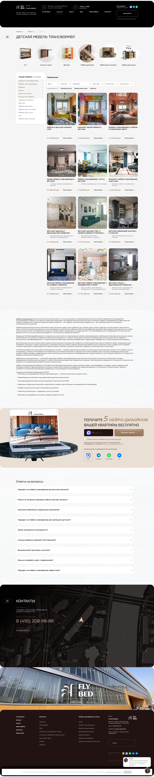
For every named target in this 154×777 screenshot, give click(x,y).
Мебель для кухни (26, 112)
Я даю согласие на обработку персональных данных (104, 439)
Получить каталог (128, 432)
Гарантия (42, 744)
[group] (25, 56)
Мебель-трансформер (24, 319)
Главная (19, 31)
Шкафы (22, 87)
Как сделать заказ (45, 738)
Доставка (42, 722)
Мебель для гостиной (27, 109)
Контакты (108, 12)
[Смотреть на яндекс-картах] (97, 627)
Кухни (21, 90)
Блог (81, 12)
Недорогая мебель (26, 100)
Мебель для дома (25, 106)
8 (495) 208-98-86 (55, 8)
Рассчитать (67, 138)
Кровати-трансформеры (87, 725)
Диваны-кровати (84, 735)
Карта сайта (20, 733)
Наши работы (93, 12)
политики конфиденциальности (113, 444)
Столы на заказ (25, 93)
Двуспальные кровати (86, 738)
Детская (22, 103)
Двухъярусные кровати (86, 731)
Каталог (60, 12)
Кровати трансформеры (29, 81)
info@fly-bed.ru (23, 630)
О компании (46, 12)
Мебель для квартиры (28, 84)
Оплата (41, 741)
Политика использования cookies (114, 772)
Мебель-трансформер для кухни (89, 741)
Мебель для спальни (27, 119)
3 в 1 (20, 115)
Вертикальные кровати (86, 728)
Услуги (71, 12)
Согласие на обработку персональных (52, 735)
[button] (16, 53)
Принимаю (128, 772)
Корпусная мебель (26, 97)
